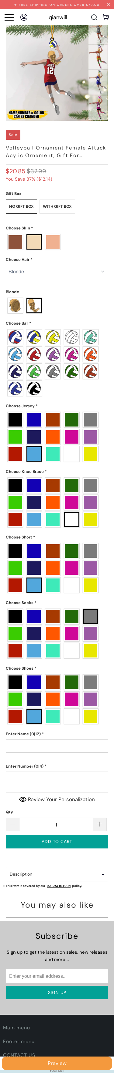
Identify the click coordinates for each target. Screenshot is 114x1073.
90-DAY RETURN (59, 886)
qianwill (58, 17)
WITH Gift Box (57, 206)
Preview (57, 1063)
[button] (57, 228)
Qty (9, 812)
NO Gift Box (21, 206)
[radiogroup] (57, 241)
